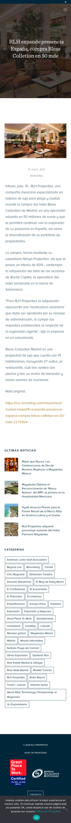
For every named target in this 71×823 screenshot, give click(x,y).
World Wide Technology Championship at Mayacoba (32, 695)
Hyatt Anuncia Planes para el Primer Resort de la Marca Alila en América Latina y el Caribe (42, 511)
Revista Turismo (42, 670)
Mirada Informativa (31, 640)
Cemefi (49, 567)
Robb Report (37, 677)
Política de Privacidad (47, 811)
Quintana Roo (40, 655)
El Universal (34, 596)
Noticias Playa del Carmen (23, 648)
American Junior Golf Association (27, 559)
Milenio (11, 640)
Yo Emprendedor (17, 704)
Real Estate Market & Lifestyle (25, 662)
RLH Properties (16, 677)
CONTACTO (35, 794)
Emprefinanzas (16, 604)
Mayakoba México (42, 633)
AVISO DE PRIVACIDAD (35, 752)
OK (36, 817)
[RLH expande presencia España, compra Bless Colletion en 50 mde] (35, 157)
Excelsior (56, 604)
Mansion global (16, 633)
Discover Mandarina (19, 581)
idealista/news (45, 618)
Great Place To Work (19, 618)
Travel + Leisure (16, 684)
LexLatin (45, 626)
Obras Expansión (17, 655)
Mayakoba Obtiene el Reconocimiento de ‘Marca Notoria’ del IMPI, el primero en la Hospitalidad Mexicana (43, 490)
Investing (30, 626)
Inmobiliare (13, 626)
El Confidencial (16, 589)
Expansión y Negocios (37, 611)
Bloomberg (33, 567)
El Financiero (14, 596)
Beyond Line (14, 567)
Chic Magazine (16, 574)
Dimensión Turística (40, 574)
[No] (66, 809)
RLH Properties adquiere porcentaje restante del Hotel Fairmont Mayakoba (41, 530)
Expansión (13, 611)
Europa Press (38, 604)
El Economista (38, 589)
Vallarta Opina (39, 684)
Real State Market (17, 670)
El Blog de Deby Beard (50, 581)
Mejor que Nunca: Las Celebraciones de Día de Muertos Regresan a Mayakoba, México (42, 467)
